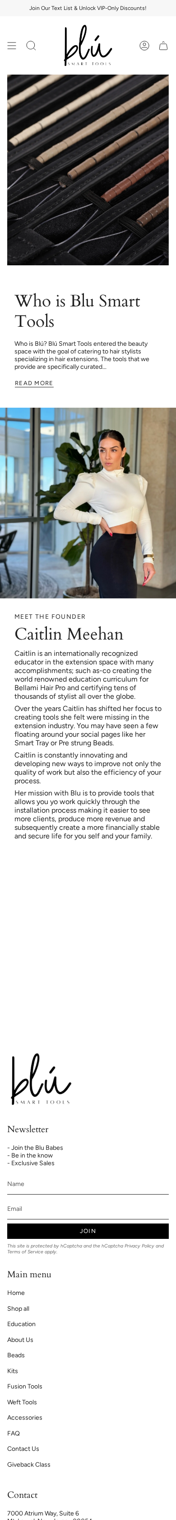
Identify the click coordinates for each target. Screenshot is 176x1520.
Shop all (18, 1309)
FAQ (13, 1433)
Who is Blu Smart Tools (77, 311)
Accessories (24, 1417)
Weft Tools (22, 1402)
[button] (31, 45)
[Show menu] (12, 45)
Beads (16, 1355)
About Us (20, 1340)
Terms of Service (25, 1252)
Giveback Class (29, 1464)
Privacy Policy (139, 1246)
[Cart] (163, 45)
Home (16, 1293)
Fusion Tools (24, 1386)
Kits (12, 1371)
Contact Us (23, 1449)
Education (21, 1324)
